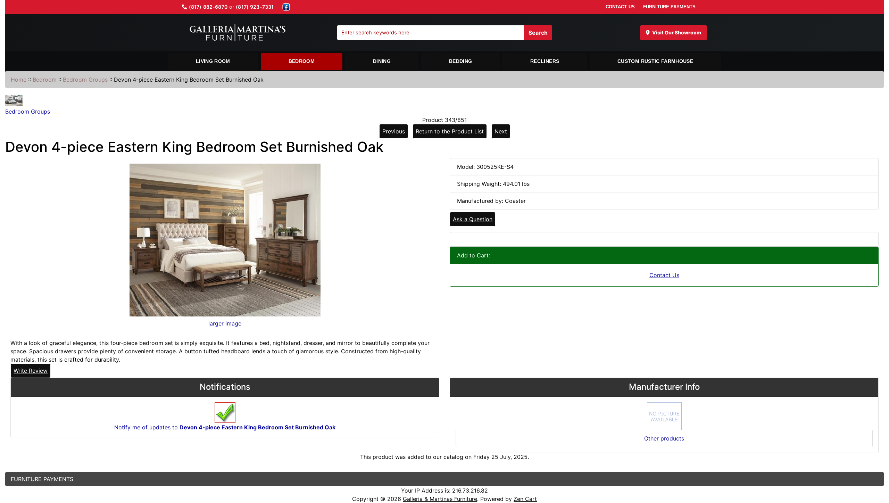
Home (18, 79)
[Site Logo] (237, 32)
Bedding (460, 61)
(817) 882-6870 (208, 7)
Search (538, 32)
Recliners (544, 61)
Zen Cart (525, 498)
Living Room (213, 61)
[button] (876, 468)
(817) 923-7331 (255, 7)
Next (501, 131)
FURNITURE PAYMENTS (669, 6)
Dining (382, 61)
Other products (664, 438)
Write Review (31, 370)
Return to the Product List (450, 131)
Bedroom (302, 61)
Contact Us (664, 275)
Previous (393, 131)
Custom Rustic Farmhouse (655, 61)
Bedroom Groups (85, 79)
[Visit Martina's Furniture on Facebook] (286, 7)
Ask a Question (472, 219)
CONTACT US (620, 6)
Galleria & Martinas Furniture (440, 498)
